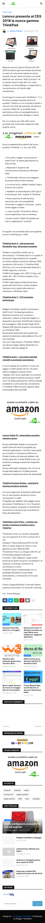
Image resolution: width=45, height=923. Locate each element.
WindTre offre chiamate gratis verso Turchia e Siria (11, 661)
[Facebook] (5, 600)
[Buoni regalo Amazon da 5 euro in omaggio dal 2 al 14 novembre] (11, 677)
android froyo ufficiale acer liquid (28, 850)
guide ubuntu (9, 799)
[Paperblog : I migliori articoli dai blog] (8, 896)
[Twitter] (10, 600)
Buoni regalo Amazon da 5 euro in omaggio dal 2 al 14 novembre (11, 687)
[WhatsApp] (16, 600)
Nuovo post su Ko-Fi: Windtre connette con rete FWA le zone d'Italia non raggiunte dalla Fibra (33, 632)
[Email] (27, 600)
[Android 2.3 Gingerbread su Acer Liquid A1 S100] (8, 863)
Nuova (6, 726)
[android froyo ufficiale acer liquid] (8, 852)
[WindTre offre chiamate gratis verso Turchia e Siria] (11, 650)
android (17, 790)
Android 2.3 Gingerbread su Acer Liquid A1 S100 (28, 861)
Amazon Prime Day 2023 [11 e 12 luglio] (11, 629)
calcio (26, 790)
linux (27, 799)
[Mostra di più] (33, 600)
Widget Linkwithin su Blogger (29, 838)
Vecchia (38, 726)
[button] (3, 4)
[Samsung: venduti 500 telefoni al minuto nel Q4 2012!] (8, 874)
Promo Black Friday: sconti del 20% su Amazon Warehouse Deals (32, 688)
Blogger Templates (24, 919)
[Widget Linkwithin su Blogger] (8, 841)
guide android (22, 794)
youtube (36, 799)
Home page (7, 12)
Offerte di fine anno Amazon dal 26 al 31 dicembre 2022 (32, 661)
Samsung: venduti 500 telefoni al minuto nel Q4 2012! (29, 872)
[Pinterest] (21, 600)
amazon (7, 790)
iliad (20, 799)
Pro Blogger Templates (22, 916)
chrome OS (8, 794)
